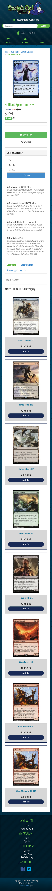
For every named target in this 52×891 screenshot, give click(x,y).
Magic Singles (15, 52)
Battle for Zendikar (27, 52)
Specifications (27, 264)
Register (32, 33)
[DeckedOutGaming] (26, 8)
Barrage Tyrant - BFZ (26, 404)
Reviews (10, 270)
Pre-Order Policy (27, 857)
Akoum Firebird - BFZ (26, 662)
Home (6, 52)
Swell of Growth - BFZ (26, 533)
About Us (27, 850)
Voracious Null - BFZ (26, 598)
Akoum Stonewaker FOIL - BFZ (26, 791)
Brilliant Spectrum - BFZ (14, 54)
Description (11, 264)
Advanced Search (27, 828)
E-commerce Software (24, 885)
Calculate (26, 175)
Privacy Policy (27, 854)
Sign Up (27, 841)
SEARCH (43, 25)
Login (23, 33)
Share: (7, 109)
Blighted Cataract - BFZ (26, 469)
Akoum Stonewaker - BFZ (26, 726)
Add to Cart (27, 135)
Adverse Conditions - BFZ (26, 340)
